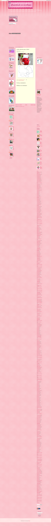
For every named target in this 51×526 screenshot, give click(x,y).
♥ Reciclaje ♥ (38, 439)
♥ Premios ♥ (38, 431)
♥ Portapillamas (38, 425)
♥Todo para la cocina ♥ (39, 498)
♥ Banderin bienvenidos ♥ (39, 218)
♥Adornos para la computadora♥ (38, 483)
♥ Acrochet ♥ (38, 198)
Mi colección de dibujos (11, 145)
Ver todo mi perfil (39, 95)
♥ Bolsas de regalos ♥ (39, 232)
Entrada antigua (33, 104)
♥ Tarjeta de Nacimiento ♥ (39, 454)
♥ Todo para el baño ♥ (39, 472)
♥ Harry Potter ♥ (38, 181)
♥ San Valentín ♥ (38, 443)
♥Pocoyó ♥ (38, 493)
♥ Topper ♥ (38, 474)
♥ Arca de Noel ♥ (38, 210)
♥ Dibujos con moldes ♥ (39, 302)
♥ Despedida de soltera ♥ (39, 297)
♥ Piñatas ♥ (38, 411)
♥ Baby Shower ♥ (39, 213)
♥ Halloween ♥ (38, 341)
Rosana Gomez (39, 94)
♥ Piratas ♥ (38, 412)
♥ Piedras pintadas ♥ (39, 406)
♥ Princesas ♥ (38, 433)
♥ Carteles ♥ (38, 247)
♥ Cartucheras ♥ (38, 178)
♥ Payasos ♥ (38, 398)
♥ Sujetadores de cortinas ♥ (39, 452)
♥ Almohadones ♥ (39, 206)
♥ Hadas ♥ (38, 340)
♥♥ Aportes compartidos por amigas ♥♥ (39, 481)
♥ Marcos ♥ (38, 364)
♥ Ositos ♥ (38, 386)
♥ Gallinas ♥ (38, 330)
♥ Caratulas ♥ (38, 177)
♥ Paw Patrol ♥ (38, 397)
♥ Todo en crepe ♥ (39, 470)
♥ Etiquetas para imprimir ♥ (38, 319)
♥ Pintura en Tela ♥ (39, 409)
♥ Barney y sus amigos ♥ (39, 223)
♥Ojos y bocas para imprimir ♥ (39, 492)
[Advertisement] (22, 14)
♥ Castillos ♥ (38, 252)
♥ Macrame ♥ (38, 360)
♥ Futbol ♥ (38, 329)
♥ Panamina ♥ (38, 388)
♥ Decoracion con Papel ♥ (39, 289)
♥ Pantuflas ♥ (38, 391)
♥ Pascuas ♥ (38, 393)
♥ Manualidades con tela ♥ (39, 361)
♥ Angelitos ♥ (38, 207)
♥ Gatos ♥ (38, 331)
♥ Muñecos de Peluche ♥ (39, 373)
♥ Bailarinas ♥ (38, 215)
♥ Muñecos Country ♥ (39, 372)
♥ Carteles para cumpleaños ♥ (38, 248)
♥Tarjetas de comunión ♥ (39, 495)
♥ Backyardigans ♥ (39, 214)
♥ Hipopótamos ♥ (39, 343)
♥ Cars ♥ (38, 246)
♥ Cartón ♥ (38, 251)
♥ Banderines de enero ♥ (39, 220)
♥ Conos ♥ (38, 275)
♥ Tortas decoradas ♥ (39, 475)
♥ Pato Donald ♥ (38, 395)
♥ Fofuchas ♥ (38, 326)
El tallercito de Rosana (11, 152)
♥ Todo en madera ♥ (39, 471)
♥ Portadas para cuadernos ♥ (38, 423)
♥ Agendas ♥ (38, 199)
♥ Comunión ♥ (38, 272)
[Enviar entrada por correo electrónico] (26, 79)
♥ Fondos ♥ (38, 327)
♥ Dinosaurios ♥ (38, 306)
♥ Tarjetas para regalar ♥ (39, 464)
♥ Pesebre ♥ (38, 403)
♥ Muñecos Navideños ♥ (21, 80)
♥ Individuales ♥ (38, 345)
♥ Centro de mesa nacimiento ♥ (38, 259)
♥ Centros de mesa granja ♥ (39, 264)
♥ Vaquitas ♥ (38, 477)
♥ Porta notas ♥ (38, 421)
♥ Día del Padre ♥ (39, 180)
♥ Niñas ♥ (38, 383)
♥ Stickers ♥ (38, 451)
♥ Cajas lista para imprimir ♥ (38, 242)
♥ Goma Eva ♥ (38, 334)
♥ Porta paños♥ (38, 422)
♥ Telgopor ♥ (38, 467)
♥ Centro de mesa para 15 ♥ (39, 261)
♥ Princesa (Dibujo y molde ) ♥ (41, 167)
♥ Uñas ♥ (38, 476)
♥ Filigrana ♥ (38, 323)
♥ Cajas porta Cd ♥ (39, 243)
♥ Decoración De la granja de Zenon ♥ (39, 293)
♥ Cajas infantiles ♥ (39, 240)
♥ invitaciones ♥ (38, 346)
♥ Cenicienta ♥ (38, 253)
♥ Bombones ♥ (38, 233)
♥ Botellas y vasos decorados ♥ (39, 235)
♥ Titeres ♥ (38, 468)
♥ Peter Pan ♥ (38, 404)
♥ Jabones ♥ (38, 347)
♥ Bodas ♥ (38, 231)
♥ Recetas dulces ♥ (39, 438)
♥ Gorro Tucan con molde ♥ (41, 139)
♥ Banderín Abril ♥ (39, 216)
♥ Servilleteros (38, 446)
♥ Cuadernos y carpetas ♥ (39, 283)
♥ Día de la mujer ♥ (39, 300)
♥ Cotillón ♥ (38, 282)
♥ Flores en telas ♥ (39, 325)
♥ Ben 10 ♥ (38, 227)
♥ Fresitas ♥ (38, 328)
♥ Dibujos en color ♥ (39, 305)
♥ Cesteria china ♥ (39, 267)
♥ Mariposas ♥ (38, 365)
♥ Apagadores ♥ (38, 209)
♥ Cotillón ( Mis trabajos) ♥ (38, 281)
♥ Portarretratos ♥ (39, 426)
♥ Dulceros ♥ (38, 309)
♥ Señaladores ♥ (38, 444)
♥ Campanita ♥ (38, 176)
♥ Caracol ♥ (38, 245)
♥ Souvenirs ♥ (38, 449)
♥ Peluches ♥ (38, 399)
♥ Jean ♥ (38, 348)
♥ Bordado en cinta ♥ (39, 234)
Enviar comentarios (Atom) (21, 106)
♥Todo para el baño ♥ (39, 497)
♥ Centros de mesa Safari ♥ (39, 266)
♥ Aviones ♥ (38, 212)
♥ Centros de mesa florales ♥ (39, 263)
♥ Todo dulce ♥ (38, 469)
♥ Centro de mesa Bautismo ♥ (38, 255)
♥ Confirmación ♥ (39, 274)
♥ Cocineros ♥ (38, 268)
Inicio (26, 104)
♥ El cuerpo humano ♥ (39, 311)
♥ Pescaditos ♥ (38, 402)
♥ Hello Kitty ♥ (38, 342)
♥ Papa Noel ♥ (38, 392)
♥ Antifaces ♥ (38, 208)
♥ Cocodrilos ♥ (38, 269)
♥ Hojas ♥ (38, 344)
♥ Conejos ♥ (38, 273)
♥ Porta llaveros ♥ (39, 420)
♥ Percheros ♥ (38, 400)
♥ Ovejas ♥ (38, 387)
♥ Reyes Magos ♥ (38, 442)
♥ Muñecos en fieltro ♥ (39, 375)
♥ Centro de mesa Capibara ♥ (38, 258)
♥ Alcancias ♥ (38, 200)
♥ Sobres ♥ (38, 447)
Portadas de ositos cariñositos (13, 117)
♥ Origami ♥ (38, 385)
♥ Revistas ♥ (38, 441)
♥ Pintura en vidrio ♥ (39, 410)
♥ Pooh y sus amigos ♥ (39, 413)
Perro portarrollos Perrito (41, 135)
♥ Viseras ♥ (38, 479)
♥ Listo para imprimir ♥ (39, 357)
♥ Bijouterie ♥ (38, 228)
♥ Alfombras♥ (38, 202)
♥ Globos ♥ (38, 333)
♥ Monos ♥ (38, 370)
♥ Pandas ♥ (38, 389)
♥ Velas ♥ (38, 478)
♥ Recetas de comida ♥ (39, 436)
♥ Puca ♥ (38, 434)
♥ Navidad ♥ (38, 382)
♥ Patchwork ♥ (38, 394)
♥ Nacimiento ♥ (38, 381)
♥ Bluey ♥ (38, 230)
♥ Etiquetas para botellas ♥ (39, 320)
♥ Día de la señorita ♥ (39, 301)
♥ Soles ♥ (38, 448)
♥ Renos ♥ (38, 440)
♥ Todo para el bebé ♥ (39, 473)
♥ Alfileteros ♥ (38, 201)
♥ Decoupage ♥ (38, 296)
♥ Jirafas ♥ (38, 349)
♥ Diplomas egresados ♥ (39, 307)
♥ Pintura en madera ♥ (39, 407)
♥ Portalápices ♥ (38, 424)
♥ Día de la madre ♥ (39, 299)
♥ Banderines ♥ (38, 219)
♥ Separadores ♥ (38, 445)
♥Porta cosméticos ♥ (39, 494)
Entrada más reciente (19, 104)
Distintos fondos (13, 141)
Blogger (29, 520)
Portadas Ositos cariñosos (41, 159)
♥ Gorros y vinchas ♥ (39, 337)
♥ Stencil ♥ (38, 450)
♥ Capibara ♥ (38, 244)
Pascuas (37, 502)
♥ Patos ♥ (38, 396)
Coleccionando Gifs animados (12, 139)
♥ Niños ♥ (38, 384)
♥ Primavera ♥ (38, 432)
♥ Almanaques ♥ (38, 203)
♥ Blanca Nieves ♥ (39, 229)
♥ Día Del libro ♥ (38, 179)
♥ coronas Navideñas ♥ (39, 277)
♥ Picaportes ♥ (38, 405)
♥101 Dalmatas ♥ (38, 482)
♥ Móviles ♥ (38, 371)
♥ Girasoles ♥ (38, 332)
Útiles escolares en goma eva (41, 150)
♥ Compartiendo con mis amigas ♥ (11, 114)
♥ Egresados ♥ (38, 310)
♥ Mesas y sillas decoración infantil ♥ (39, 366)
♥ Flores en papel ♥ (39, 324)
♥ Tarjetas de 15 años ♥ (39, 457)
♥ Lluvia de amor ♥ (39, 359)
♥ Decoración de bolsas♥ (39, 290)
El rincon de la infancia (11, 121)
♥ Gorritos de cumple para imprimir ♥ (39, 336)
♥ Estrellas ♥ (38, 317)
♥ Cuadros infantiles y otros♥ (39, 285)
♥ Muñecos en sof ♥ (39, 378)
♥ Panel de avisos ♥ (39, 390)
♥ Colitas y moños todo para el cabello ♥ (39, 271)
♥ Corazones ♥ (38, 276)
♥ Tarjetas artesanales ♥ (39, 455)
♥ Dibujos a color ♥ (12, 126)
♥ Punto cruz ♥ (38, 435)
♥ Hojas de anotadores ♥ (39, 182)
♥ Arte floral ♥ (38, 211)
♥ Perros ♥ (38, 401)
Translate (14, 24)
